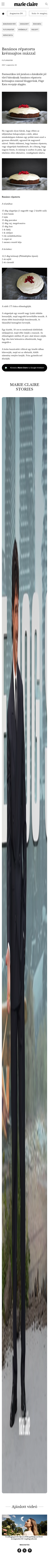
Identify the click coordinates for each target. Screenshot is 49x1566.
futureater (7, 60)
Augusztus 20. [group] (16, 13)
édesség (37, 24)
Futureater (8, 29)
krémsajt (22, 29)
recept (35, 29)
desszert (24, 24)
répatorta (8, 35)
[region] (24, 945)
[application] (24, 1527)
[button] (24, 945)
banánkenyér (9, 24)
